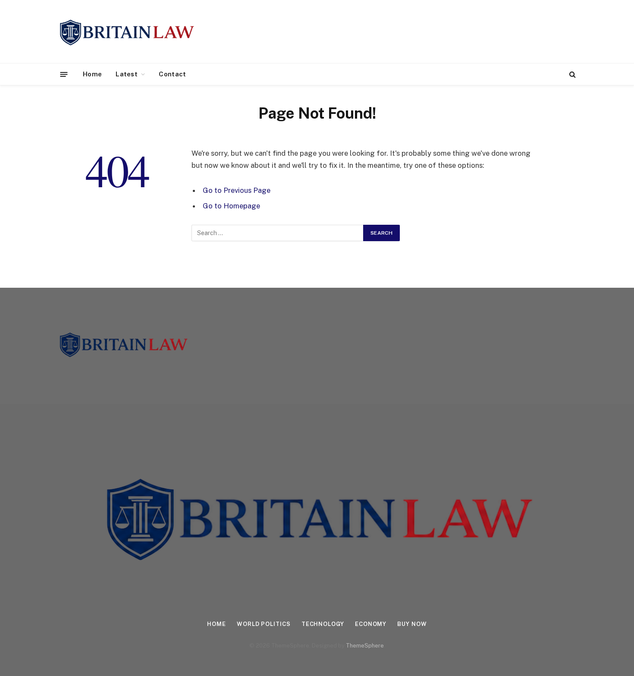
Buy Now (412, 624)
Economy (370, 624)
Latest (127, 74)
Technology (322, 624)
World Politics (264, 624)
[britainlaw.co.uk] (126, 31)
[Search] (572, 74)
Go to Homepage (231, 205)
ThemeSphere (365, 645)
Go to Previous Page (236, 190)
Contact (172, 74)
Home (92, 74)
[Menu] (64, 74)
